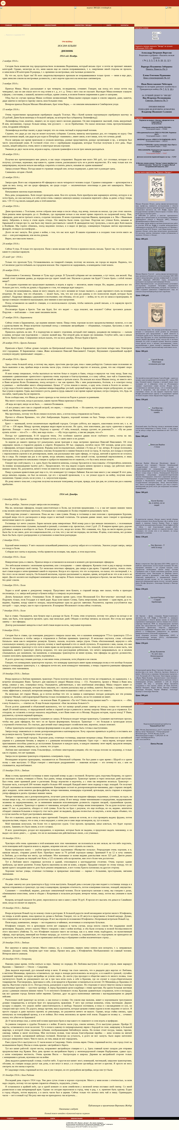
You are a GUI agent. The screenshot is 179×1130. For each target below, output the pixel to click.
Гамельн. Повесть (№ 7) (156, 100)
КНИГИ (109, 25)
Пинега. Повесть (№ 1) (156, 69)
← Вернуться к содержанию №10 (14, 35)
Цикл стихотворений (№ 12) (156, 78)
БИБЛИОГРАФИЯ (50, 25)
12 (168, 60)
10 (161, 60)
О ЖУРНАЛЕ (27, 25)
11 (165, 60)
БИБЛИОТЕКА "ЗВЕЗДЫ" (83, 25)
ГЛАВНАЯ (8, 25)
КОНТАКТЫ (124, 25)
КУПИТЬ (102, 1118)
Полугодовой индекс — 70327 (156, 153)
